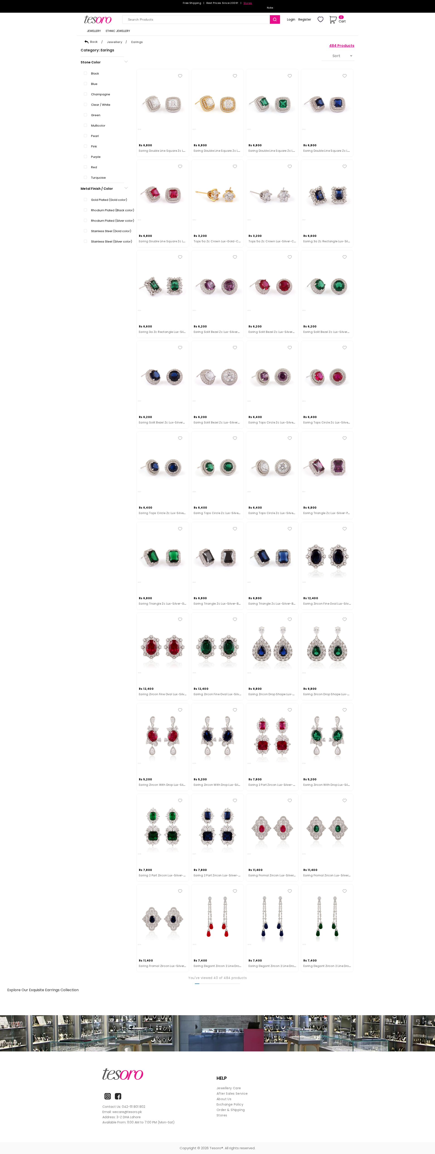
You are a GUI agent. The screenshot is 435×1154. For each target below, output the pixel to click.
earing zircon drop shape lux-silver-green (334, 694)
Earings (137, 42)
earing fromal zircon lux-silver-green (331, 875)
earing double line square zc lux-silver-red (171, 241)
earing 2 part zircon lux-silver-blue (219, 875)
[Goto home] (100, 19)
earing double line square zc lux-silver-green (282, 151)
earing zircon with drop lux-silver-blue (222, 785)
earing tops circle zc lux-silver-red (329, 422)
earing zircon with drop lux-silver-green (332, 785)
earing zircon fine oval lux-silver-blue (331, 604)
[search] (275, 19)
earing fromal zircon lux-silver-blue (165, 966)
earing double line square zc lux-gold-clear (227, 151)
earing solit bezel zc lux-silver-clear (220, 422)
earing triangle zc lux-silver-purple (329, 513)
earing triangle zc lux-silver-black (219, 604)
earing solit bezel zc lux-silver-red (274, 332)
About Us (224, 1099)
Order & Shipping (231, 1110)
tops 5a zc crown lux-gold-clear (219, 241)
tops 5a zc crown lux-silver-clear (274, 241)
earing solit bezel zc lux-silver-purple (221, 332)
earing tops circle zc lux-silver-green (222, 513)
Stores (248, 3)
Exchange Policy (230, 1104)
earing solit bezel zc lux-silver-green (330, 332)
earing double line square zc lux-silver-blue (336, 151)
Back (94, 42)
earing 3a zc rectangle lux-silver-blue (331, 241)
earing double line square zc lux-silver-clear (172, 151)
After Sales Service (232, 1093)
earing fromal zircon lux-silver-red (275, 875)
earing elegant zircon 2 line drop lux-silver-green (339, 966)
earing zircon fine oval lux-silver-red (166, 694)
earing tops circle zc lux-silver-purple (277, 422)
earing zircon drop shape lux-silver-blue (278, 694)
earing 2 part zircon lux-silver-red (274, 785)
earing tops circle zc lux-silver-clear (276, 513)
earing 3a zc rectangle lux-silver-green (168, 332)
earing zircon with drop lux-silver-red (167, 785)
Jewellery (114, 42)
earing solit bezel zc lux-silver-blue (165, 422)
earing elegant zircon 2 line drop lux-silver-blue (284, 966)
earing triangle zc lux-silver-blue (273, 604)
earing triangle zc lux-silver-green (165, 604)
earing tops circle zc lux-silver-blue (166, 513)
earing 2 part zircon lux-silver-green (165, 875)
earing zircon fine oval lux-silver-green (223, 694)
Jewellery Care (229, 1088)
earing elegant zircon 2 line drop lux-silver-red (228, 966)
